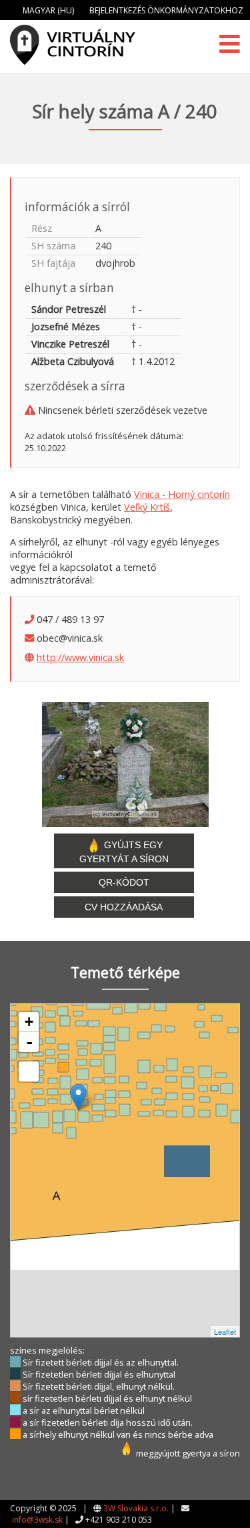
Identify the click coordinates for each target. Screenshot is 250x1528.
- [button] (29, 1042)
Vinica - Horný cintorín (182, 494)
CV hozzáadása (124, 907)
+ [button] (29, 1021)
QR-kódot (124, 882)
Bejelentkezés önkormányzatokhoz (166, 10)
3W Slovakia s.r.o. (136, 1508)
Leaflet (225, 1331)
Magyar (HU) (48, 10)
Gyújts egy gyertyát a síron (124, 852)
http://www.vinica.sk (80, 657)
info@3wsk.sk (37, 1519)
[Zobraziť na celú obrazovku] (29, 1071)
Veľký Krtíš (147, 507)
